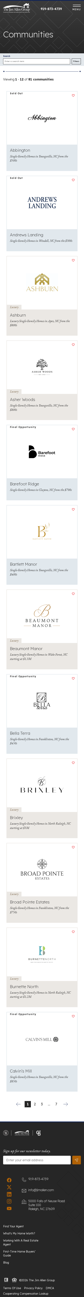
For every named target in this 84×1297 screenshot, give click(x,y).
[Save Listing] (73, 95)
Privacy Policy (33, 1288)
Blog (6, 1262)
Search (6, 56)
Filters (76, 61)
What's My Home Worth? (19, 1233)
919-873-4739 (51, 9)
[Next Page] (66, 1104)
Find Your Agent (13, 1226)
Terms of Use (12, 1288)
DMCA (50, 1288)
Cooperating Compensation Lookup (25, 1293)
